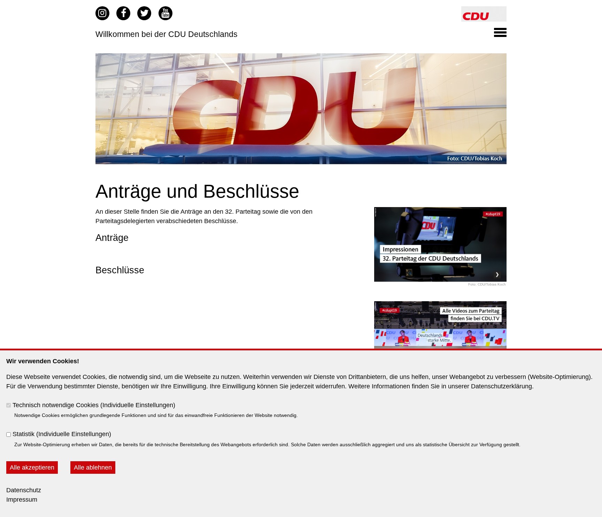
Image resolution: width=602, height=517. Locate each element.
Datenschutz (23, 490)
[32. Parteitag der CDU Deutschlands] (301, 57)
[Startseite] (484, 10)
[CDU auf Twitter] (144, 13)
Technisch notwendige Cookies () (94, 404)
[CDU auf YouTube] (165, 13)
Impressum (21, 499)
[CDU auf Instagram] (102, 13)
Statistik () (62, 434)
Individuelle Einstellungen (137, 404)
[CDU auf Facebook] (123, 13)
